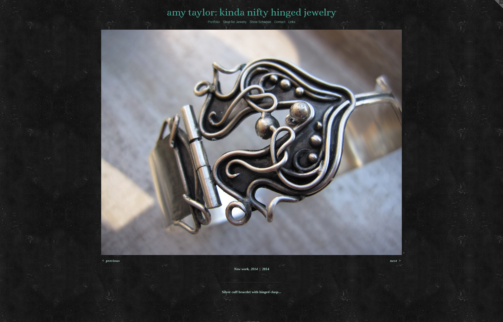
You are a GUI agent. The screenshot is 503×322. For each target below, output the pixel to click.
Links (291, 22)
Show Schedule (260, 22)
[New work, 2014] (251, 142)
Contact (279, 22)
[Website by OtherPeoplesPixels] (495, 8)
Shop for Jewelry (235, 22)
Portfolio (214, 22)
